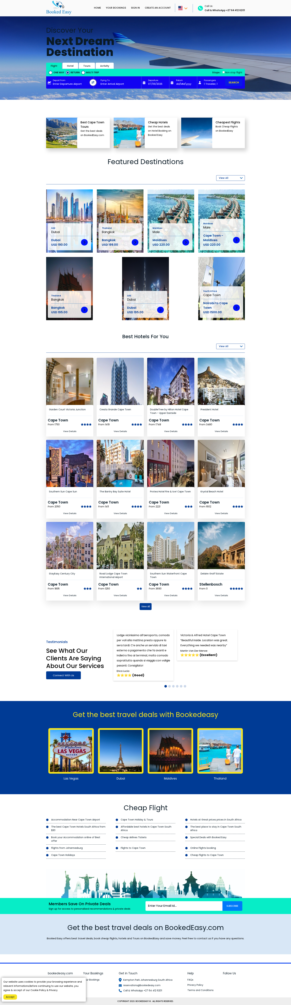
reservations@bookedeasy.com (141, 985)
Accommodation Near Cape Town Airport (75, 819)
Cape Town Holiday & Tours (137, 819)
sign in (135, 7)
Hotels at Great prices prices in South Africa (215, 819)
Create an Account (158, 7)
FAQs (190, 979)
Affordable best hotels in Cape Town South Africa (146, 828)
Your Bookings (116, 7)
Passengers (210, 80)
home (97, 7)
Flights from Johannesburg (67, 848)
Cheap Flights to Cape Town (207, 855)
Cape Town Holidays (63, 855)
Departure (153, 80)
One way (58, 72)
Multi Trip (92, 72)
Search (234, 82)
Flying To (105, 80)
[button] (165, 686)
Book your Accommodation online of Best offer (75, 839)
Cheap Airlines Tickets (134, 837)
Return (75, 72)
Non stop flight (233, 72)
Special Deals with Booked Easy (208, 837)
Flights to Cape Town (133, 848)
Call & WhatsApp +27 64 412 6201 (142, 990)
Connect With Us (63, 675)
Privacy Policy (195, 985)
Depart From (59, 80)
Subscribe (232, 906)
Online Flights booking (203, 848)
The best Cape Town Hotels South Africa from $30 (78, 828)
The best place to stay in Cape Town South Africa (215, 828)
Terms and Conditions (200, 990)
